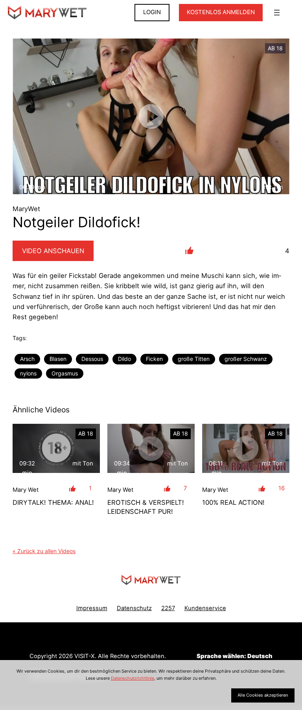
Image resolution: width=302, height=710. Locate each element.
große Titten (194, 358)
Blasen (58, 358)
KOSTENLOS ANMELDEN (221, 12)
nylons (28, 373)
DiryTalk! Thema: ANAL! (53, 502)
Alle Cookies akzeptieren (263, 695)
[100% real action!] (245, 448)
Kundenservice (205, 608)
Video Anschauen (53, 251)
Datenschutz (134, 608)
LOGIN (152, 12)
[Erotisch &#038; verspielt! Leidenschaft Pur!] (151, 448)
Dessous (92, 358)
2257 (168, 608)
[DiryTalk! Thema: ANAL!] (56, 448)
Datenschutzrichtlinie (132, 678)
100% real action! (233, 502)
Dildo (124, 358)
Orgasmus (65, 373)
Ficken (154, 358)
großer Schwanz (246, 358)
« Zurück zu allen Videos (44, 551)
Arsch (27, 358)
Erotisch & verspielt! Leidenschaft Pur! (145, 506)
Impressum (91, 608)
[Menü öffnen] (277, 12)
